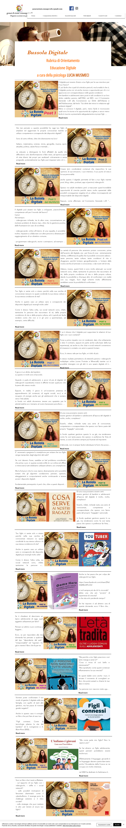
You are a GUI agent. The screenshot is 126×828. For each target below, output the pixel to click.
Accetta (117, 825)
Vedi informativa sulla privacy (72, 826)
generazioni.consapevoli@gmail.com (47, 9)
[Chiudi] (123, 824)
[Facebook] (71, 8)
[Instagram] (77, 8)
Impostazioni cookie (104, 825)
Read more (63, 118)
